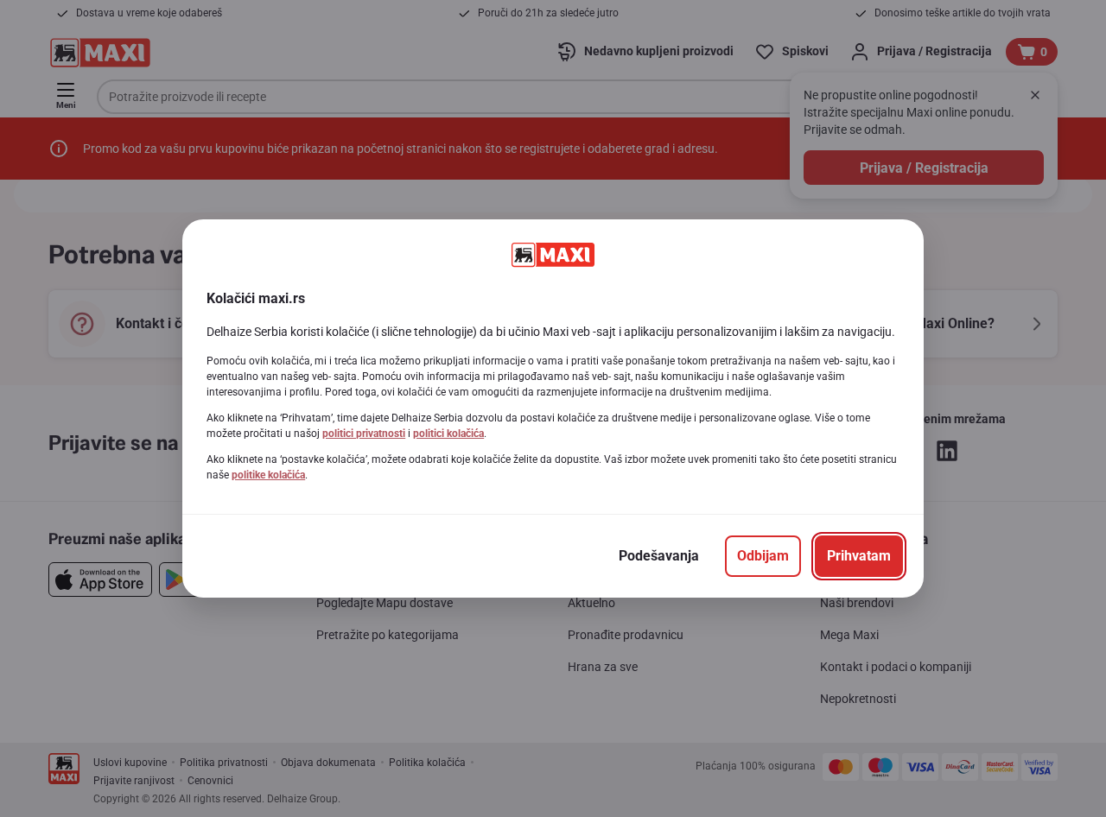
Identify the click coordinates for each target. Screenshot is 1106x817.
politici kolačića (448, 434)
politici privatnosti (363, 434)
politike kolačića (268, 475)
